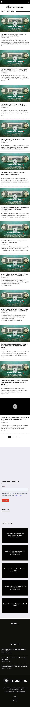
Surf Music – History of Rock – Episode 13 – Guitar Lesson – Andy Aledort (14, 173)
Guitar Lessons (7, 688)
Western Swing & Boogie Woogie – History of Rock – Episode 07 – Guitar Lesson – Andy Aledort (14, 345)
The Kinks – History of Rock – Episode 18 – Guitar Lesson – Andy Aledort (14, 35)
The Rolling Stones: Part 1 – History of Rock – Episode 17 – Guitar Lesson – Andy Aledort (15, 70)
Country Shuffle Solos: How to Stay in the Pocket (14, 666)
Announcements (16, 688)
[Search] (28, 2)
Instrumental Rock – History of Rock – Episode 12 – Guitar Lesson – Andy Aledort (15, 208)
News (22, 689)
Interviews (16, 689)
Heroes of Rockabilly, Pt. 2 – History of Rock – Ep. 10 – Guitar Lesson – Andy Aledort (15, 275)
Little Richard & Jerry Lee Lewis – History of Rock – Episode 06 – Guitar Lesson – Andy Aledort (14, 382)
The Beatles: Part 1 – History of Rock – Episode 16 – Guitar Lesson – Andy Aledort (14, 105)
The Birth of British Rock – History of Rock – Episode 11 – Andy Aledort (14, 241)
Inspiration (25, 688)
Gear (10, 689)
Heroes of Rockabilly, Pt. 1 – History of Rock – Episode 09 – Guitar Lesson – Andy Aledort (15, 310)
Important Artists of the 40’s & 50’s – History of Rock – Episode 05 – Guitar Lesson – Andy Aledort (15, 419)
